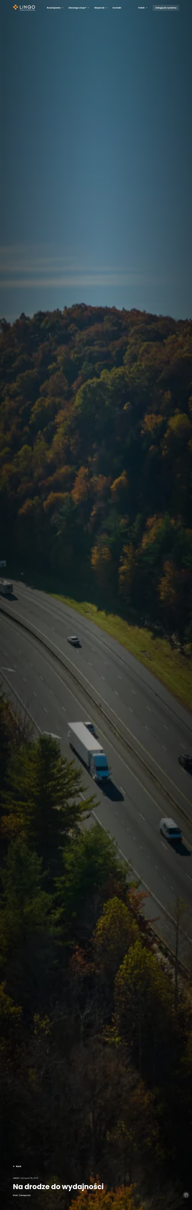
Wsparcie (99, 7)
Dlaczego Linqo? (77, 7)
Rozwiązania (53, 7)
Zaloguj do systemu (165, 7)
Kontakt (117, 7)
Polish (141, 7)
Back (18, 1166)
